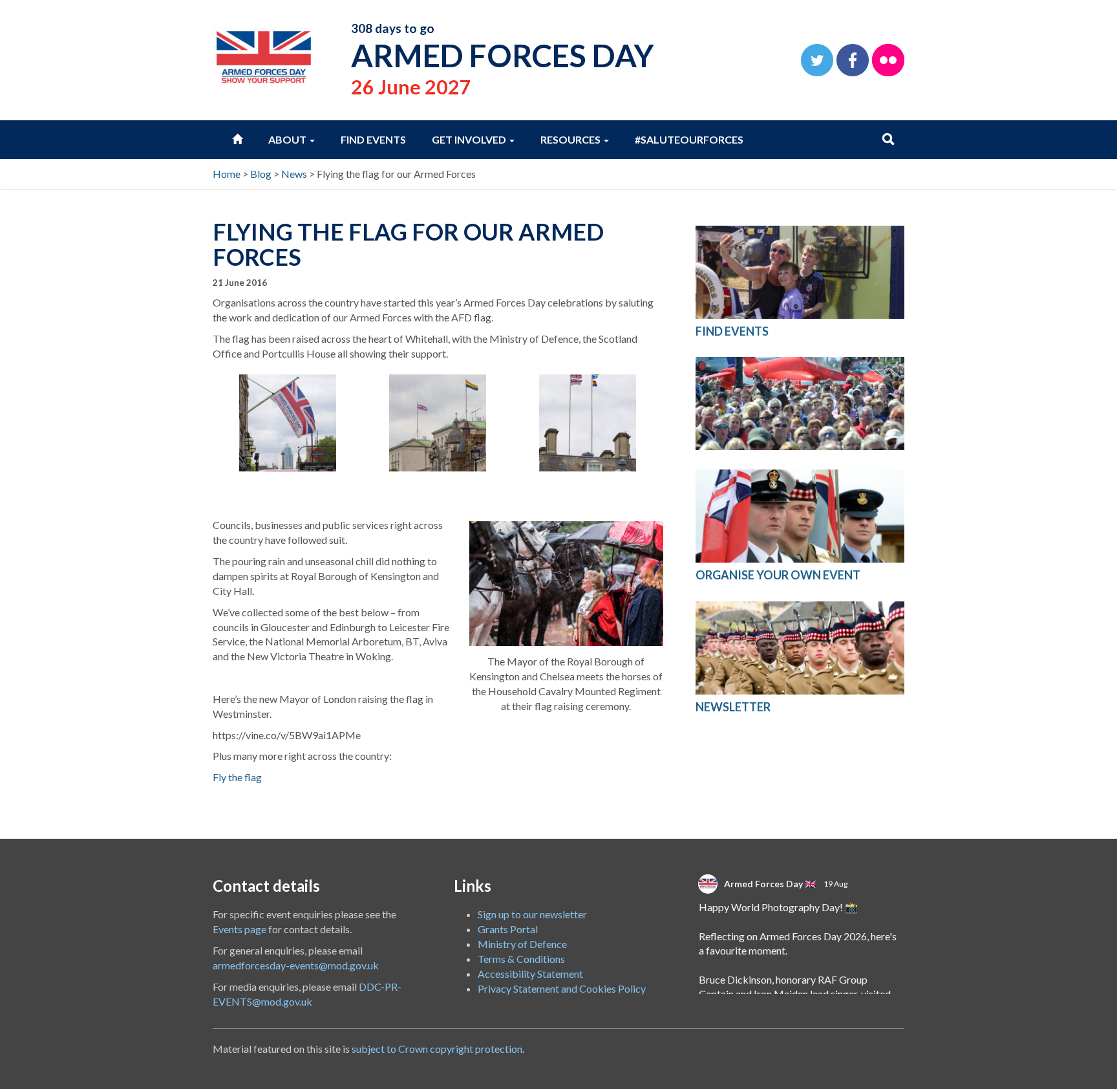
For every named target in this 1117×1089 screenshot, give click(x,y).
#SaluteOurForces (689, 139)
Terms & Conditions (521, 959)
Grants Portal (508, 929)
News (294, 173)
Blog (260, 173)
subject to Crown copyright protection (437, 1048)
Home (226, 173)
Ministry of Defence (522, 944)
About (288, 139)
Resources (571, 139)
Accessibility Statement (530, 973)
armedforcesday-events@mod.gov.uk (296, 965)
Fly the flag (237, 777)
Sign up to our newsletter (532, 914)
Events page (239, 929)
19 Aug (836, 884)
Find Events (373, 139)
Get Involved (470, 139)
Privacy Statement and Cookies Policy (562, 988)
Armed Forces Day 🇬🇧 (770, 883)
